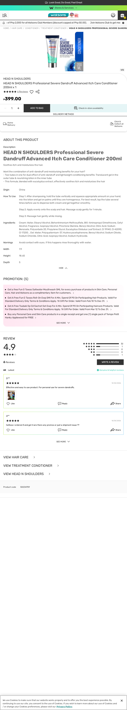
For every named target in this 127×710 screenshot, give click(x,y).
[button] (122, 15)
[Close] (121, 700)
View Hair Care (16, 457)
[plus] (18, 108)
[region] (63, 702)
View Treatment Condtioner (28, 465)
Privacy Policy (64, 706)
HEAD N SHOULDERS (17, 78)
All (4, 370)
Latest (11, 370)
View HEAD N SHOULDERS (23, 474)
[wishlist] (31, 91)
